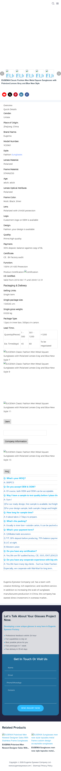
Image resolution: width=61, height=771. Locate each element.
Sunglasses (17, 154)
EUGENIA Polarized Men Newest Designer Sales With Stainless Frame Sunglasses (15, 746)
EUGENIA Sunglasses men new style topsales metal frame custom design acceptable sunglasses (43, 749)
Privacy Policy (46, 766)
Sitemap (36, 766)
